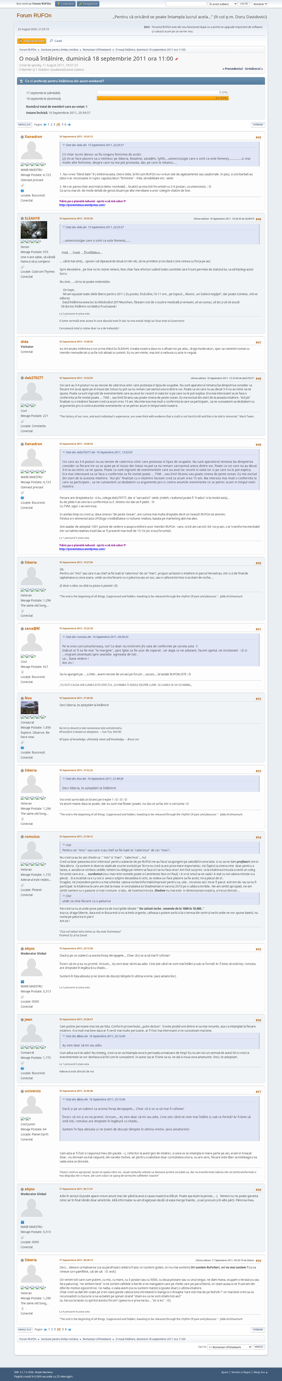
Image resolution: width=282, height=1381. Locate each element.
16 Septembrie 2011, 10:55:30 (76, 218)
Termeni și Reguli (241, 1372)
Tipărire (258, 124)
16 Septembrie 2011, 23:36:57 (76, 1019)
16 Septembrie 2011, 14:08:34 (76, 443)
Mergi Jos (24, 124)
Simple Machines (44, 1372)
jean (28, 1019)
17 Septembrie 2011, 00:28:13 (76, 1260)
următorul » (254, 69)
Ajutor (224, 1372)
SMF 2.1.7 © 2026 (23, 1372)
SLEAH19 (32, 218)
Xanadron (33, 136)
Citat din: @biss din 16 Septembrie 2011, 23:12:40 (95, 1036)
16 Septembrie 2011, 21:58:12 (76, 836)
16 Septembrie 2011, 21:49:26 (76, 698)
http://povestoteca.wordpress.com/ (82, 205)
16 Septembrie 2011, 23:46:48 (76, 1090)
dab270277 (34, 377)
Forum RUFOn (34, 15)
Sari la (202, 1347)
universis (33, 1091)
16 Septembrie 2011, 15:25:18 (76, 628)
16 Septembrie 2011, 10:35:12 (76, 136)
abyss (30, 948)
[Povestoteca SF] (22, 190)
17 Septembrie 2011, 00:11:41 (76, 1188)
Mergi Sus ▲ (261, 1372)
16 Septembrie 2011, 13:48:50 (76, 341)
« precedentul (233, 69)
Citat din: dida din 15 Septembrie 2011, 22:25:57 (95, 145)
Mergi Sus (24, 1329)
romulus (32, 836)
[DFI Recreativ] (22, 1068)
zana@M (32, 628)
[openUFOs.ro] (22, 747)
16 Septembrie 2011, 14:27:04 (76, 562)
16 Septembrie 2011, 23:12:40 (76, 948)
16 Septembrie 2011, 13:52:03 (76, 377)
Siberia (31, 562)
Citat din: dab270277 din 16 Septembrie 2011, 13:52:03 (99, 452)
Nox (28, 698)
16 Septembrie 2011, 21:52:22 (76, 770)
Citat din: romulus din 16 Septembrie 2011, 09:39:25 (97, 637)
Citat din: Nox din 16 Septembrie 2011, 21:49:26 (94, 779)
